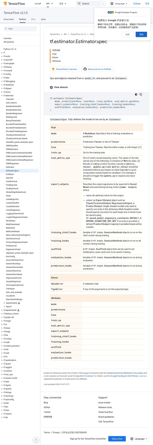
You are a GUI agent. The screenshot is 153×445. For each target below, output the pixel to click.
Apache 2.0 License (84, 376)
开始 (141, 34)
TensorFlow (55, 34)
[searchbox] (20, 28)
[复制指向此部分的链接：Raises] (61, 278)
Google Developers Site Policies (124, 376)
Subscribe (117, 438)
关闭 (127, 34)
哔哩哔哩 (48, 417)
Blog (46, 402)
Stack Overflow (105, 412)
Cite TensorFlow (106, 421)
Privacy (56, 432)
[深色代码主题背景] (136, 94)
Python (22, 19)
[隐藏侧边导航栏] (36, 440)
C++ (33, 19)
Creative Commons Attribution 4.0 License (125, 373)
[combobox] (91, 3)
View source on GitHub (99, 69)
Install (38, 3)
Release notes (105, 407)
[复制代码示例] (141, 94)
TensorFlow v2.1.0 (16, 13)
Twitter (47, 412)
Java (43, 19)
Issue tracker (104, 402)
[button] (19, 53)
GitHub (136, 3)
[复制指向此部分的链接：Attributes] (63, 298)
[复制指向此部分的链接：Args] (59, 127)
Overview (9, 19)
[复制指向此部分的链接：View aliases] (71, 87)
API (47, 3)
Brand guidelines (106, 417)
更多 (61, 3)
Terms (47, 432)
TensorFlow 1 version (66, 69)
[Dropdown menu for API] (53, 3)
